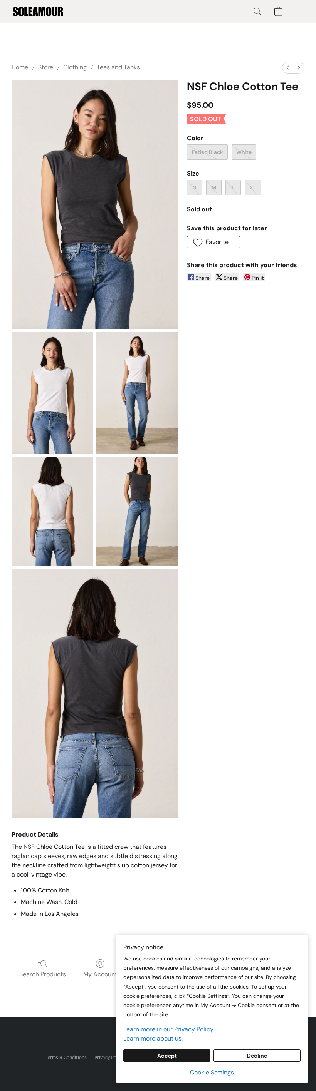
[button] (38, 11)
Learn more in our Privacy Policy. (168, 1029)
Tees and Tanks (118, 67)
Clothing (75, 67)
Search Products (42, 974)
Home (20, 67)
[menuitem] (287, 67)
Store (45, 67)
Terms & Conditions (66, 1057)
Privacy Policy (108, 1057)
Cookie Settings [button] (212, 1072)
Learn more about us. (153, 1038)
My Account (100, 974)
